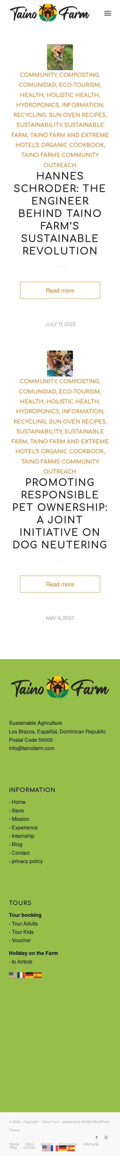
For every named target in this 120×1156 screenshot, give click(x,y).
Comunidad (37, 85)
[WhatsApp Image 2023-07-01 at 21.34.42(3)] (60, 57)
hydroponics (37, 105)
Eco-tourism (79, 85)
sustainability (38, 125)
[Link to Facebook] (96, 1137)
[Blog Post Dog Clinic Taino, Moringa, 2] (60, 363)
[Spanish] (38, 974)
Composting (79, 75)
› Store (16, 810)
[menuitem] (107, 13)
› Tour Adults (23, 923)
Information (82, 105)
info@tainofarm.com (31, 748)
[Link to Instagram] (106, 1137)
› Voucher (20, 940)
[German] (30, 974)
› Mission (19, 818)
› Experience (23, 827)
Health (32, 95)
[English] (13, 974)
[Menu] (107, 13)
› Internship (21, 835)
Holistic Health (72, 95)
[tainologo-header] (50, 13)
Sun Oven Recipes (77, 115)
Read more (60, 290)
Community (38, 75)
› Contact (19, 852)
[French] (21, 974)
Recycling (29, 115)
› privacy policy (26, 861)
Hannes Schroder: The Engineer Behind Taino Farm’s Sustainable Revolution (60, 214)
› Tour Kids (21, 931)
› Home (17, 801)
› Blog (15, 844)
